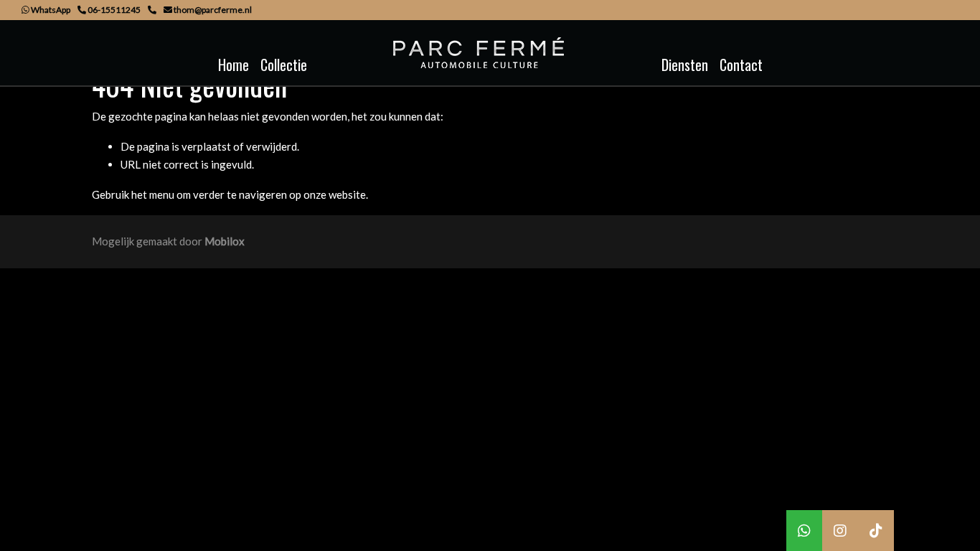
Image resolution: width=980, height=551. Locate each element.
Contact (741, 64)
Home (233, 64)
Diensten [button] (684, 64)
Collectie (283, 64)
